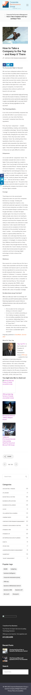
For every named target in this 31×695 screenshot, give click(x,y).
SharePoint (6, 554)
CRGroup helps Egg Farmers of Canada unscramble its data (8, 396)
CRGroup (6, 581)
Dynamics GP (6, 533)
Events (5, 542)
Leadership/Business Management (13, 550)
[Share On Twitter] (8, 64)
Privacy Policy (11, 691)
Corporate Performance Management (16, 14)
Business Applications (9, 501)
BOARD (5, 569)
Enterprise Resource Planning (11, 538)
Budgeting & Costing (9, 497)
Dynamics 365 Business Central (12, 525)
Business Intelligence (9, 505)
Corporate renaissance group (12, 577)
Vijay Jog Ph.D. (21, 344)
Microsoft (6, 594)
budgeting (13, 569)
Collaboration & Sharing (10, 513)
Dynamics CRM (7, 529)
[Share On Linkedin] (11, 64)
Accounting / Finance (9, 488)
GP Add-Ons (6, 546)
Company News (7, 517)
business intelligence (9, 573)
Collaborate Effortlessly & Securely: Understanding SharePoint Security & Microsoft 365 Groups (9, 441)
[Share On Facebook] (4, 64)
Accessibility (19, 691)
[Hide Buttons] (1, 185)
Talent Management (9, 558)
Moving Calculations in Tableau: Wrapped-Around (9, 417)
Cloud (4, 509)
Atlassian (6, 492)
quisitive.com (23, 634)
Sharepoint (16, 594)
